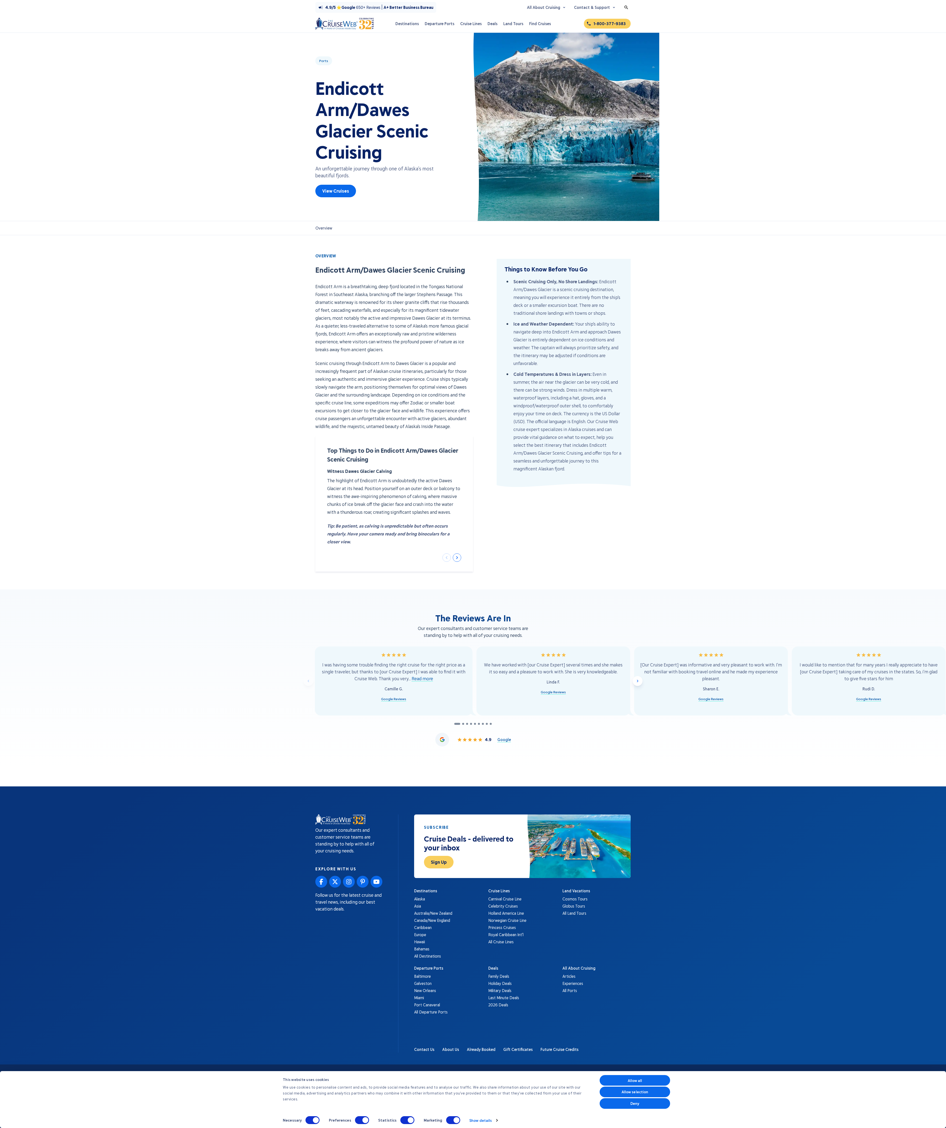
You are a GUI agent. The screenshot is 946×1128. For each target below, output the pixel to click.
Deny (634, 1103)
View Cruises (335, 191)
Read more (422, 678)
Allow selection (635, 1092)
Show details (480, 1120)
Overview (323, 228)
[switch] (362, 1120)
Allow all (635, 1080)
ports (323, 60)
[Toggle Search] (626, 7)
